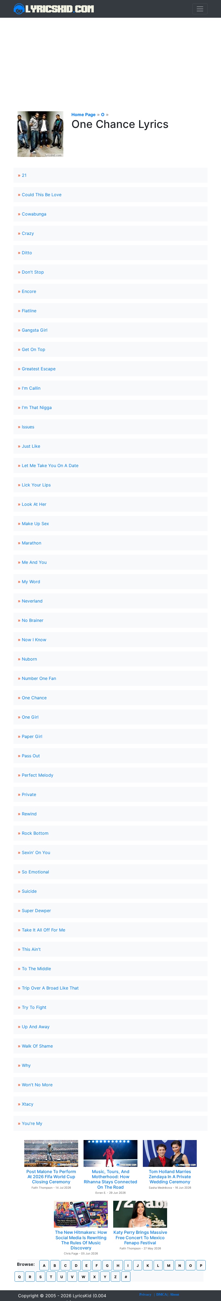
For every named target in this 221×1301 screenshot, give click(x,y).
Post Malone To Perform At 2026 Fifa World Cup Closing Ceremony (51, 1176)
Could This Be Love (41, 194)
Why (26, 1065)
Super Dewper (36, 910)
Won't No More (37, 1084)
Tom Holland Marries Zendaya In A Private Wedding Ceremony (170, 1176)
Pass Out (31, 755)
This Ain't (31, 949)
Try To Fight (34, 1007)
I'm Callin (31, 388)
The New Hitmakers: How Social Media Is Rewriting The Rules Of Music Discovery (81, 1240)
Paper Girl (32, 736)
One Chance (34, 697)
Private (29, 794)
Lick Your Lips (36, 485)
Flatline (29, 310)
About (174, 1294)
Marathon (31, 543)
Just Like (31, 446)
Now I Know (34, 639)
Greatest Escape (39, 368)
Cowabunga (34, 214)
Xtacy (27, 1104)
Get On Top (33, 349)
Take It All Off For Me (43, 930)
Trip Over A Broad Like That (50, 988)
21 (24, 175)
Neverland (32, 601)
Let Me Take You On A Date (50, 465)
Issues (28, 426)
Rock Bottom (35, 833)
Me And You (34, 562)
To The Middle (36, 968)
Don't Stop (33, 272)
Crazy (28, 233)
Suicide (29, 891)
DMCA (161, 1294)
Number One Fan (39, 678)
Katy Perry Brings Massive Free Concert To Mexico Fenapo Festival (140, 1237)
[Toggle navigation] (200, 8)
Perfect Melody (37, 775)
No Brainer (32, 620)
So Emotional (35, 871)
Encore (29, 291)
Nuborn (29, 659)
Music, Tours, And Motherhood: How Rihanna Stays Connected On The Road (110, 1179)
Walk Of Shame (37, 1046)
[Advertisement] (110, 58)
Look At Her (34, 504)
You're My (32, 1123)
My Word (31, 581)
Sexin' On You (36, 852)
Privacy (145, 1294)
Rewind (29, 813)
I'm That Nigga (37, 407)
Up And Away (36, 1026)
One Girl (30, 717)
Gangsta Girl (34, 330)
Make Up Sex (35, 523)
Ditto (27, 252)
